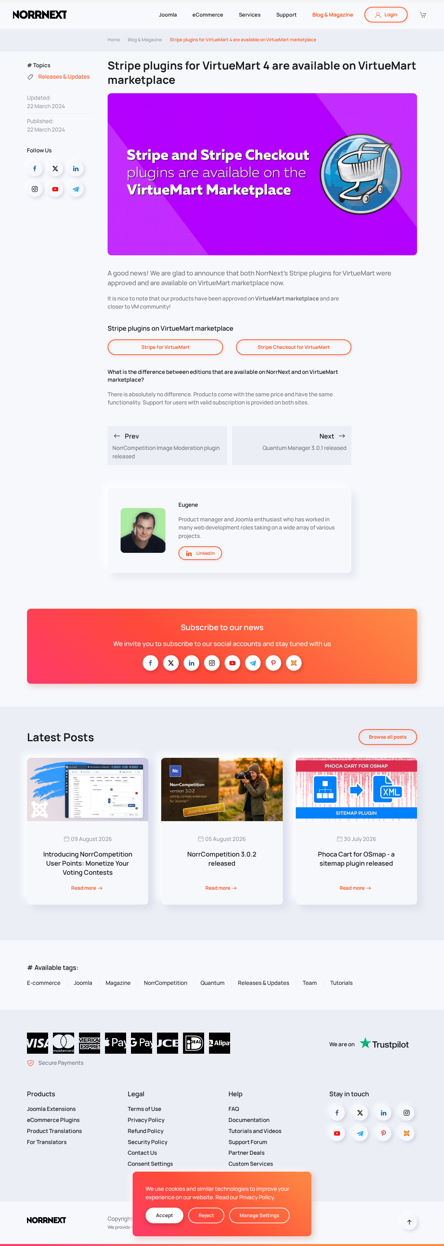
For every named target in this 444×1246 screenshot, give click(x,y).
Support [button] (286, 14)
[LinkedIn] (76, 168)
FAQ (234, 1108)
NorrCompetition (165, 982)
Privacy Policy (146, 1120)
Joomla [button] (168, 14)
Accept (164, 1215)
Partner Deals (247, 1152)
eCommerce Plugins (53, 1120)
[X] (171, 663)
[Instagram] (35, 189)
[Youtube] (55, 189)
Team (310, 982)
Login (391, 14)
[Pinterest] (273, 663)
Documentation (249, 1120)
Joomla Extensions (51, 1108)
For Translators (47, 1142)
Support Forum (248, 1142)
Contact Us (142, 1152)
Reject (206, 1215)
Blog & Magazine (332, 14)
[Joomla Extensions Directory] (294, 663)
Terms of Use (144, 1108)
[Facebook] (35, 168)
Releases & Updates (263, 982)
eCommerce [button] (207, 14)
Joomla (83, 982)
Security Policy (147, 1142)
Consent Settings (150, 1163)
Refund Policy (145, 1131)
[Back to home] (40, 14)
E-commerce (43, 982)
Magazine (118, 982)
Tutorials (341, 982)
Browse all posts (388, 736)
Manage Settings (259, 1215)
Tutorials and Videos (255, 1131)
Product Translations (54, 1131)
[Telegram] (76, 189)
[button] (422, 14)
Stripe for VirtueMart (165, 347)
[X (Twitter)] (55, 168)
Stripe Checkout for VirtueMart (294, 347)
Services (250, 14)
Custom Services (251, 1163)
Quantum (213, 982)
